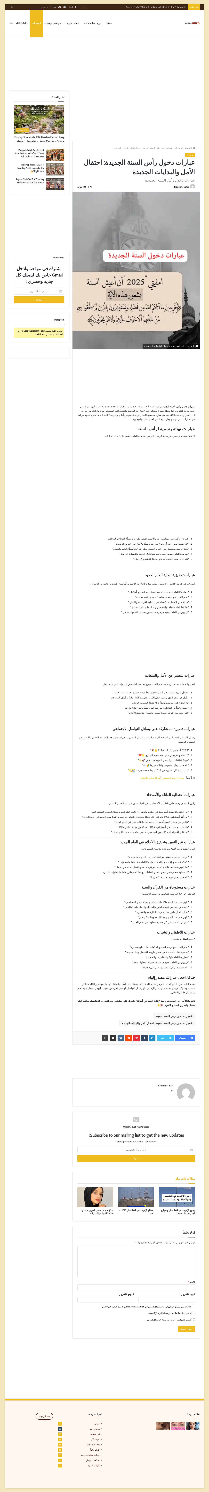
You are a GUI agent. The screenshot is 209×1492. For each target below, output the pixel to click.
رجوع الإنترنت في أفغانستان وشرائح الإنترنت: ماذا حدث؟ (178, 1212)
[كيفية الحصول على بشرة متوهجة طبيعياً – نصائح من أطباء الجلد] (163, 1426)
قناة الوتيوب (44, 1416)
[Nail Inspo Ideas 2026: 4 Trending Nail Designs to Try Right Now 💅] (55, 169)
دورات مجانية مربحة (92, 23)
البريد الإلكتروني (187, 1294)
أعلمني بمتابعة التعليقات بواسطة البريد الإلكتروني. (170, 1313)
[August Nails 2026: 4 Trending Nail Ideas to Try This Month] (55, 184)
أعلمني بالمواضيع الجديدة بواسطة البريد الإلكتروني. (169, 1319)
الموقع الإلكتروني (126, 1294)
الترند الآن (36, 23)
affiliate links (21, 23)
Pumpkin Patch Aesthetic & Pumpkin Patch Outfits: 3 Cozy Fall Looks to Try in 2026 (29, 153)
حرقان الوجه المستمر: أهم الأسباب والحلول (162, 777)
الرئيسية (189, 148)
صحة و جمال (94, 1429)
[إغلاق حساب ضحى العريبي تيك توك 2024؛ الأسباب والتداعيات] (95, 1197)
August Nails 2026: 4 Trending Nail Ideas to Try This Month (30, 181)
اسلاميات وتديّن (92, 1460)
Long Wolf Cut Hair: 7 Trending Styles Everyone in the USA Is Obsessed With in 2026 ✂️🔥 (140, 7)
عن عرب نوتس (54, 23)
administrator (182, 187)
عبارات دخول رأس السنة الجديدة (173, 1016)
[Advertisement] (104, 63)
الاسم (191, 1282)
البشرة (97, 1423)
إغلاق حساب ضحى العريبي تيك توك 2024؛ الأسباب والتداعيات (96, 1212)
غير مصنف (95, 1434)
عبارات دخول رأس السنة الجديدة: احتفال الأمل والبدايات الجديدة (156, 1023)
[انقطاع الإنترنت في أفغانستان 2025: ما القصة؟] (136, 1197)
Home (109, 23)
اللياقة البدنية (94, 1465)
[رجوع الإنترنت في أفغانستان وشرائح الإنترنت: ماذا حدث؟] (177, 1197)
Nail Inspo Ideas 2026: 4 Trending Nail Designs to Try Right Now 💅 (30, 168)
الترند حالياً (95, 1449)
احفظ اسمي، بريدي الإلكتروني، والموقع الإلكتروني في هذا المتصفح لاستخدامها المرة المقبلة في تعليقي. (146, 1306)
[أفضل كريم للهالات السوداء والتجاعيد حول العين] (178, 1426)
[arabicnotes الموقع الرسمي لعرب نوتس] (192, 23)
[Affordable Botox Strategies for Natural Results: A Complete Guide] (193, 1426)
